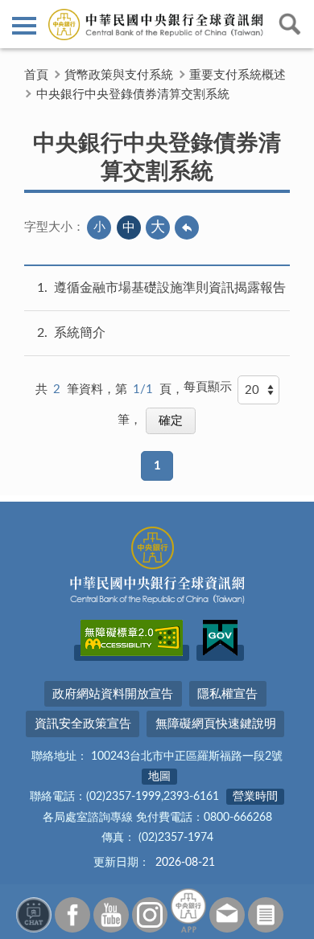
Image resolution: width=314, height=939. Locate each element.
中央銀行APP (188, 910)
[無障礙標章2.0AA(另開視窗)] (131, 653)
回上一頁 (187, 227)
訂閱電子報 (265, 915)
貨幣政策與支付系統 (118, 75)
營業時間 (255, 796)
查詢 (290, 24)
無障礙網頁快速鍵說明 (215, 724)
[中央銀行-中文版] (157, 24)
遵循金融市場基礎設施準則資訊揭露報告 (170, 287)
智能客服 (34, 915)
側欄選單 (24, 24)
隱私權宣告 (227, 694)
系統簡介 (79, 332)
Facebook (72, 915)
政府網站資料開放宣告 (112, 694)
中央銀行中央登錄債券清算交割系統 (132, 94)
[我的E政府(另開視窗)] (220, 653)
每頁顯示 (208, 387)
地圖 (159, 776)
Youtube (111, 915)
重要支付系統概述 (237, 75)
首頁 (36, 75)
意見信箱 (227, 915)
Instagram (149, 915)
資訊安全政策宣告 (83, 724)
